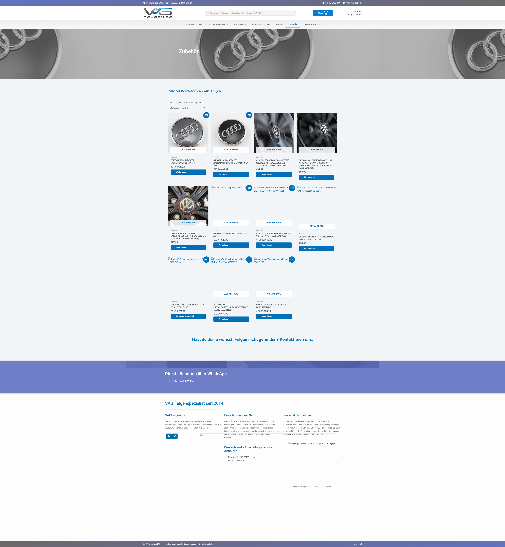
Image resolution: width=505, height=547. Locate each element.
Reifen (278, 24)
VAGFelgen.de (175, 415)
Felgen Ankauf (312, 24)
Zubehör (292, 24)
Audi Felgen (239, 24)
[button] (286, 463)
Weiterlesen (181, 172)
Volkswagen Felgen (217, 24)
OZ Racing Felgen (260, 24)
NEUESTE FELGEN (193, 24)
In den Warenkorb (186, 316)
